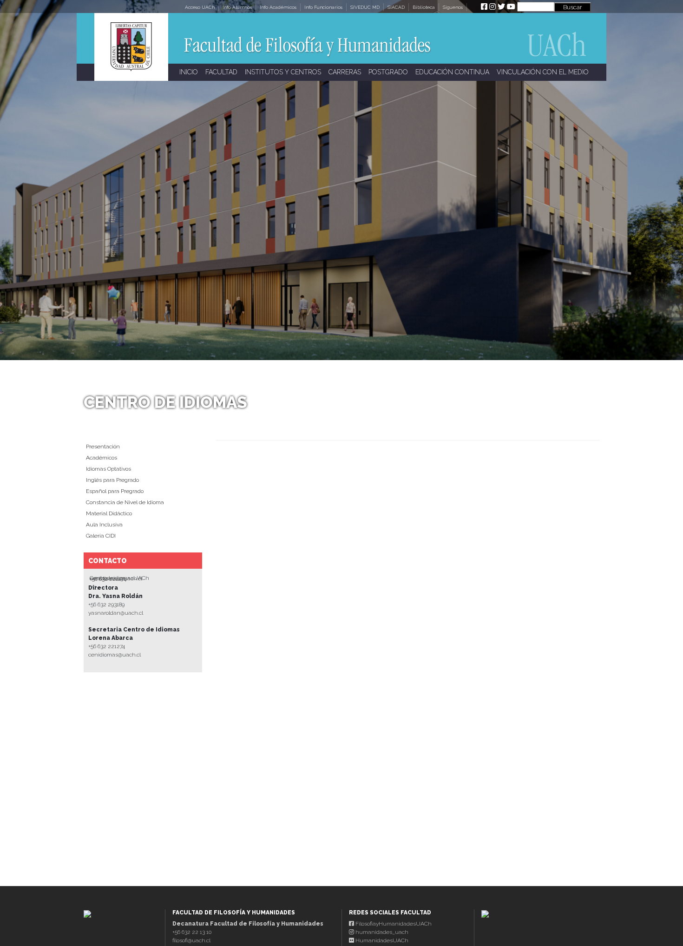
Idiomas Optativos (108, 469)
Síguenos (453, 7)
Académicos (101, 457)
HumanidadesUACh (381, 940)
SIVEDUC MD (365, 7)
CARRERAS (344, 72)
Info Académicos (278, 7)
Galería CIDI (101, 535)
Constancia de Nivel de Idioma (125, 502)
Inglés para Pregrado (112, 480)
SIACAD (396, 7)
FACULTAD (221, 72)
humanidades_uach (381, 932)
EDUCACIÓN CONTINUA (452, 72)
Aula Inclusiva (104, 524)
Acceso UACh (200, 7)
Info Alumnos (237, 7)
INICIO (188, 72)
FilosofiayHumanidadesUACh (393, 923)
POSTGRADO (388, 72)
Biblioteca (424, 7)
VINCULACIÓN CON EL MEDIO (543, 72)
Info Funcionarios (323, 7)
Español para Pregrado (115, 491)
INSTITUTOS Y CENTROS (283, 72)
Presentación (103, 446)
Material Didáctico (109, 513)
